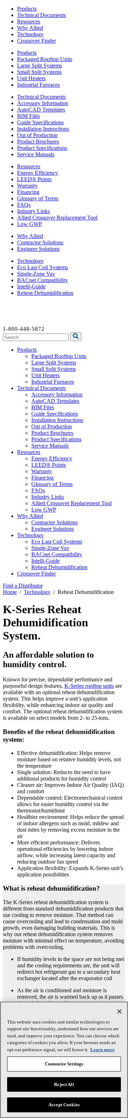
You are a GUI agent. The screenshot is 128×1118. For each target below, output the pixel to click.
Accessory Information (42, 103)
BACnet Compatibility (42, 280)
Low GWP (29, 224)
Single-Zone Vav (36, 274)
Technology (30, 34)
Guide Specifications (40, 122)
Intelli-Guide (31, 286)
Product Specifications (42, 148)
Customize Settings (64, 1063)
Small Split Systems (39, 72)
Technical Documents (41, 15)
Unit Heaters (31, 78)
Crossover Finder (36, 41)
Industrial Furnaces (38, 85)
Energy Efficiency (37, 173)
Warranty (27, 186)
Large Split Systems (39, 66)
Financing (28, 192)
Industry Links (33, 211)
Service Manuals (35, 154)
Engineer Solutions (38, 249)
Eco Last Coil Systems (42, 267)
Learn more (102, 1049)
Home (10, 592)
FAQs (24, 205)
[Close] (119, 1011)
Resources (28, 21)
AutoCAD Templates (41, 110)
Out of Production (37, 135)
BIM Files (28, 116)
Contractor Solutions (40, 242)
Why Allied (30, 28)
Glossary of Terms (37, 198)
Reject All (64, 1084)
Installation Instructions (43, 129)
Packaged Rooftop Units (44, 59)
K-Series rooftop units (89, 686)
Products (27, 9)
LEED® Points (34, 179)
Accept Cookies (64, 1104)
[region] (64, 1059)
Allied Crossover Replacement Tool (57, 218)
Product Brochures (38, 142)
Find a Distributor (23, 586)
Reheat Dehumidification (45, 293)
